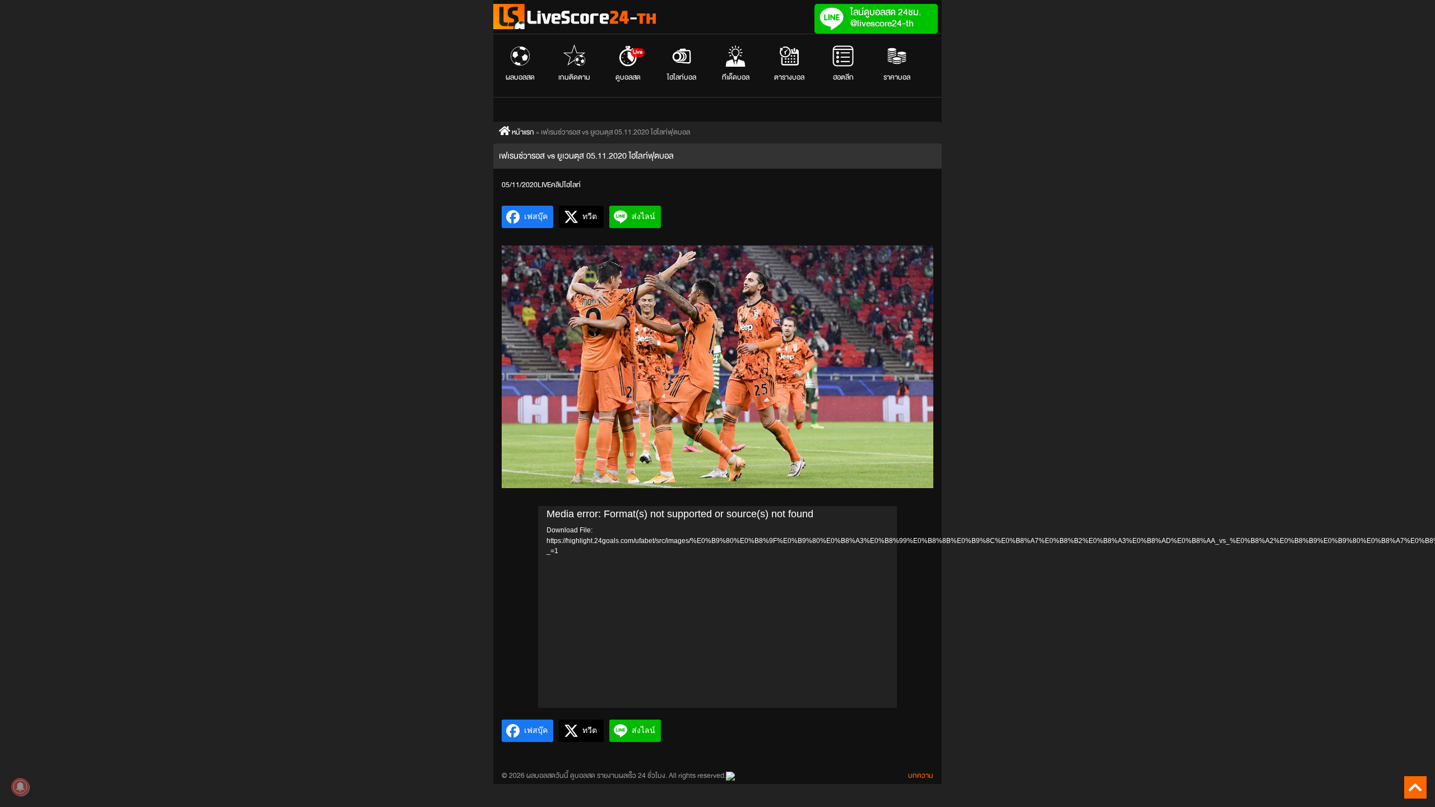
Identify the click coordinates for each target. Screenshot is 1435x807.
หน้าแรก (522, 132)
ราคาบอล (896, 77)
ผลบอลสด (520, 77)
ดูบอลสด (629, 66)
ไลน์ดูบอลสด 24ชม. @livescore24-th (885, 17)
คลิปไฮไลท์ (566, 185)
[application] (717, 607)
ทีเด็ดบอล (735, 77)
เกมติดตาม (574, 77)
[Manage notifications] (20, 787)
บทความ (920, 775)
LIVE (544, 185)
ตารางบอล (789, 77)
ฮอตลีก (843, 77)
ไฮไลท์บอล (681, 77)
